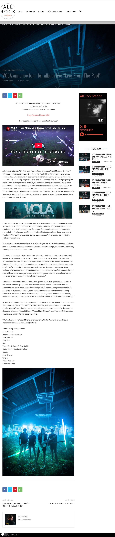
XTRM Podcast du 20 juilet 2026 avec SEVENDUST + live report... (102, 156)
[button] (4, 534)
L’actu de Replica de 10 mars (61, 503)
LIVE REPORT (96, 161)
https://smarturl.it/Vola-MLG (38, 115)
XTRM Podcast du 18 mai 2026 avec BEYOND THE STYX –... (102, 208)
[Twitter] (10, 95)
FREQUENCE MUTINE (98, 174)
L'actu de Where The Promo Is (24, 24)
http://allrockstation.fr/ (24, 519)
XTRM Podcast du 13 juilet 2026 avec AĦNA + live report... (102, 169)
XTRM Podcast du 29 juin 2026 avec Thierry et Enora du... (101, 182)
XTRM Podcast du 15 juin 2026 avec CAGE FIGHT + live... (101, 195)
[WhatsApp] (20, 95)
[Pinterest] (15, 95)
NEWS (11, 24)
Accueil (4, 24)
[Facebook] (4, 95)
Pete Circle (9, 81)
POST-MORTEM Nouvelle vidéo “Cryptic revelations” (15, 504)
